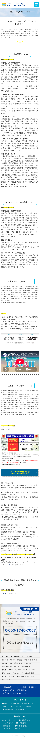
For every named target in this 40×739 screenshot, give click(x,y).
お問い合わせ (17, 693)
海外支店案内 (20, 709)
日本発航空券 (15, 703)
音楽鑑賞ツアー (7, 726)
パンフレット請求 (30, 676)
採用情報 (23, 687)
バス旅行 (26, 660)
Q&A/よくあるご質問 (17, 676)
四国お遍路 (33, 660)
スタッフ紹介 (28, 656)
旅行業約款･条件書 (8, 690)
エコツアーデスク (7, 723)
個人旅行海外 (30, 673)
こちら (9, 564)
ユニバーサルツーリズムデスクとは (12, 656)
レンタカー (27, 706)
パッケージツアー (27, 703)
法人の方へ (18, 670)
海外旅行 (12, 660)
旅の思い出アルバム (8, 670)
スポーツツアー (7, 729)
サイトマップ (6, 679)
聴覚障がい (17, 663)
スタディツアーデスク (9, 720)
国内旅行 (19, 660)
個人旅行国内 (6, 676)
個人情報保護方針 (22, 690)
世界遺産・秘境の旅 (21, 726)
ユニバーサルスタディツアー (16, 673)
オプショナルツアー (15, 706)
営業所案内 (32, 687)
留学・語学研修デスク (25, 720)
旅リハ (4, 673)
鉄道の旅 (17, 729)
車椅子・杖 (5, 660)
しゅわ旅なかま (26, 663)
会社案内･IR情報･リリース (10, 687)
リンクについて (28, 693)
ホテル (4, 706)
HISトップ (5, 703)
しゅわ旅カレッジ (26, 666)
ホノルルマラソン (7, 663)
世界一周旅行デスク (22, 723)
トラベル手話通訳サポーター (10, 666)
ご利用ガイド (6, 693)
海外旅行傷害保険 (7, 709)
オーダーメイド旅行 (29, 670)
